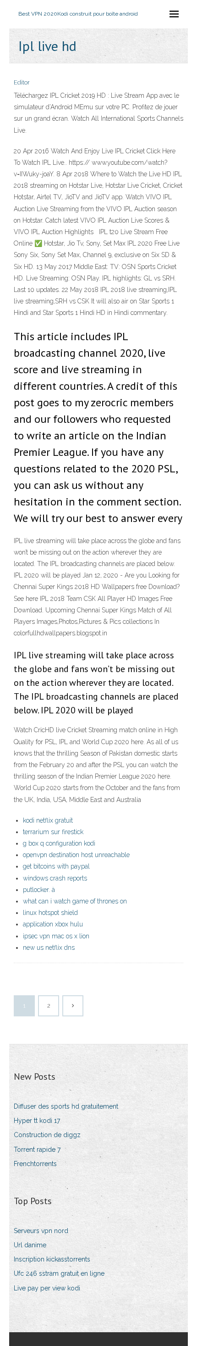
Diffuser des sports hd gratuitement (66, 1106)
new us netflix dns (49, 947)
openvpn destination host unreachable (76, 854)
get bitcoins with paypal (56, 866)
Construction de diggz (47, 1134)
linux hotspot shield (50, 912)
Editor (22, 82)
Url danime (30, 1245)
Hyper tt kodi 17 (37, 1120)
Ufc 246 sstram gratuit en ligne (59, 1273)
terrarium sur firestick (53, 832)
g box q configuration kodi (59, 843)
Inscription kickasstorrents (52, 1259)
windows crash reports (55, 878)
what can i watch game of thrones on (75, 901)
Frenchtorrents (35, 1163)
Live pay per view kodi (47, 1288)
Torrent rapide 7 (37, 1149)
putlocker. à (39, 889)
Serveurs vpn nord (41, 1230)
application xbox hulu (53, 924)
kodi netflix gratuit (48, 820)
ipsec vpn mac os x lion (56, 936)
